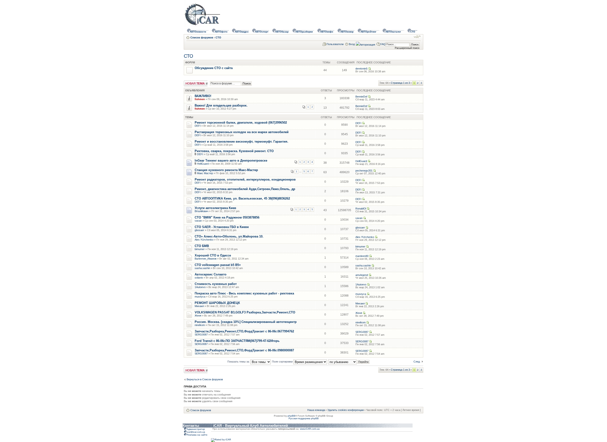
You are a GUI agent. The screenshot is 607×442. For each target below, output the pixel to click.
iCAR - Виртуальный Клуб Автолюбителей (250, 425)
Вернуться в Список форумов (205, 379)
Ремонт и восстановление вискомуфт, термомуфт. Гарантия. (241, 141)
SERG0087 (201, 334)
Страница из (400, 82)
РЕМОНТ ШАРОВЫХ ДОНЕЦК (217, 303)
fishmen (200, 99)
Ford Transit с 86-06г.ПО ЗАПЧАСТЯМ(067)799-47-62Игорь (237, 341)
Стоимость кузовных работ (216, 284)
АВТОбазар (282, 31)
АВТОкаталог (393, 31)
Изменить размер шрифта (417, 36)
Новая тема (191, 81)
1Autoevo (200, 287)
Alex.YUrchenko (204, 239)
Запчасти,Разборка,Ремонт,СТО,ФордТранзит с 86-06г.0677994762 (244, 331)
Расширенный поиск (407, 48)
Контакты (191, 425)
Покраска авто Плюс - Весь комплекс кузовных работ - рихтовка (244, 293)
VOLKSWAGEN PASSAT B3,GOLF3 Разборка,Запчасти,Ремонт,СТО (245, 312)
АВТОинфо (326, 31)
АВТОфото (221, 31)
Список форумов (201, 37)
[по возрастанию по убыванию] (349, 361)
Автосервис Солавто (210, 274)
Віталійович (201, 211)
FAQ (383, 44)
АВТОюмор (347, 31)
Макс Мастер (205, 173)
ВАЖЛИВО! (203, 96)
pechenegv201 (363, 170)
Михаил (199, 306)
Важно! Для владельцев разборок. (221, 105)
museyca (200, 296)
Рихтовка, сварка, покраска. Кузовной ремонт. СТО (234, 151)
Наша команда (316, 410)
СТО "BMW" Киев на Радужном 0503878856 (227, 217)
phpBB (291, 415)
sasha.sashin (202, 268)
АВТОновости (198, 31)
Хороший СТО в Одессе (213, 255)
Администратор (196, 429)
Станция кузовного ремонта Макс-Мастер (226, 170)
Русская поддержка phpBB (304, 418)
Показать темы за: (238, 361)
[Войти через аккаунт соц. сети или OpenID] (365, 43)
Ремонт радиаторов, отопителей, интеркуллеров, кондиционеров (245, 179)
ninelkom (200, 325)
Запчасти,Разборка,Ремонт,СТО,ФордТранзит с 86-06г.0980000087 (244, 350)
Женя (198, 315)
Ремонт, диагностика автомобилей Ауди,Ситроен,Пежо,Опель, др (245, 189)
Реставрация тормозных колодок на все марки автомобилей (242, 132)
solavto (199, 277)
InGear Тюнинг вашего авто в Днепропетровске (231, 160)
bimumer (200, 249)
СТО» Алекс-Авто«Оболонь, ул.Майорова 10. (229, 236)
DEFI (198, 125)
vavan (198, 220)
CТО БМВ (202, 246)
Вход (352, 44)
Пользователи (335, 44)
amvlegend (361, 275)
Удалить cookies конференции (345, 410)
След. (417, 361)
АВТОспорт (261, 31)
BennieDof (361, 96)
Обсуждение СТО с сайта (214, 68)
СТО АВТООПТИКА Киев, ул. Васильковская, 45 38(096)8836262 (242, 198)
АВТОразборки (304, 31)
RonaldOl (360, 208)
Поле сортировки (282, 361)
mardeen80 (361, 256)
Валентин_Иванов (205, 258)
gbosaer (199, 230)
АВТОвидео (241, 31)
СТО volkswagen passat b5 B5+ (218, 265)
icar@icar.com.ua (196, 432)
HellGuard (203, 163)
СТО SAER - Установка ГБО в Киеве (222, 227)
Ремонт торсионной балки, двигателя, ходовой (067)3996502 (241, 122)
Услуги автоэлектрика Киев (215, 208)
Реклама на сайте (197, 434)
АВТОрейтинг (368, 31)
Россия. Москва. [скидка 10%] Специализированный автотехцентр (246, 322)
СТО (412, 31)
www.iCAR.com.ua (310, 429)
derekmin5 (361, 68)
